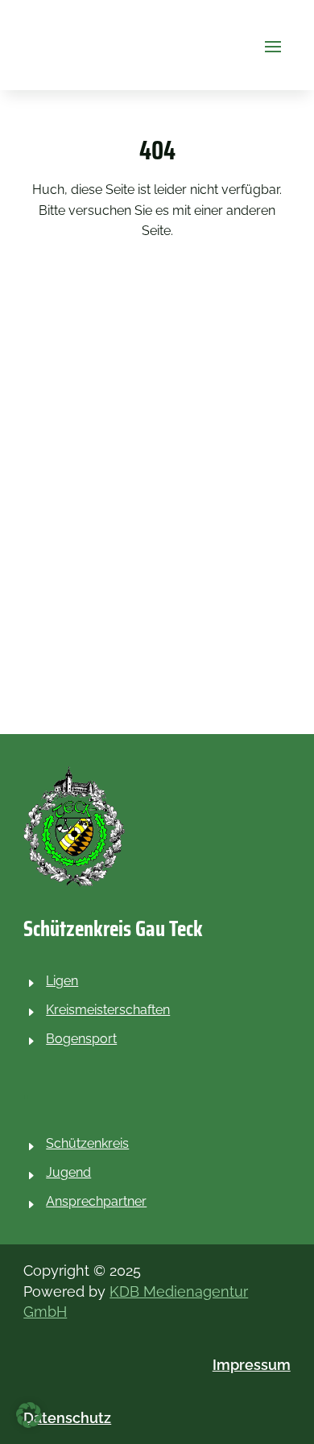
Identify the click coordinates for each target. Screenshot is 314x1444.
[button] (273, 45)
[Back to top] (298, 1327)
